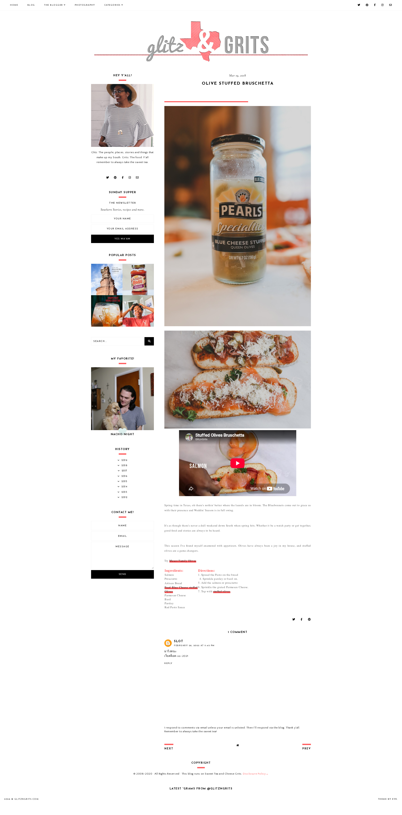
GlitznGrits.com (26, 799)
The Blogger (53, 5)
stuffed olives (221, 591)
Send (122, 574)
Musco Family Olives (182, 561)
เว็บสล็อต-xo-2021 (176, 656)
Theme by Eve (387, 799)
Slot (178, 641)
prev (306, 749)
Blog (31, 5)
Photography (85, 5)
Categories (112, 5)
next (168, 749)
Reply (168, 663)
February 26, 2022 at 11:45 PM (194, 645)
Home (14, 5)
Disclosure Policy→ (256, 773)
